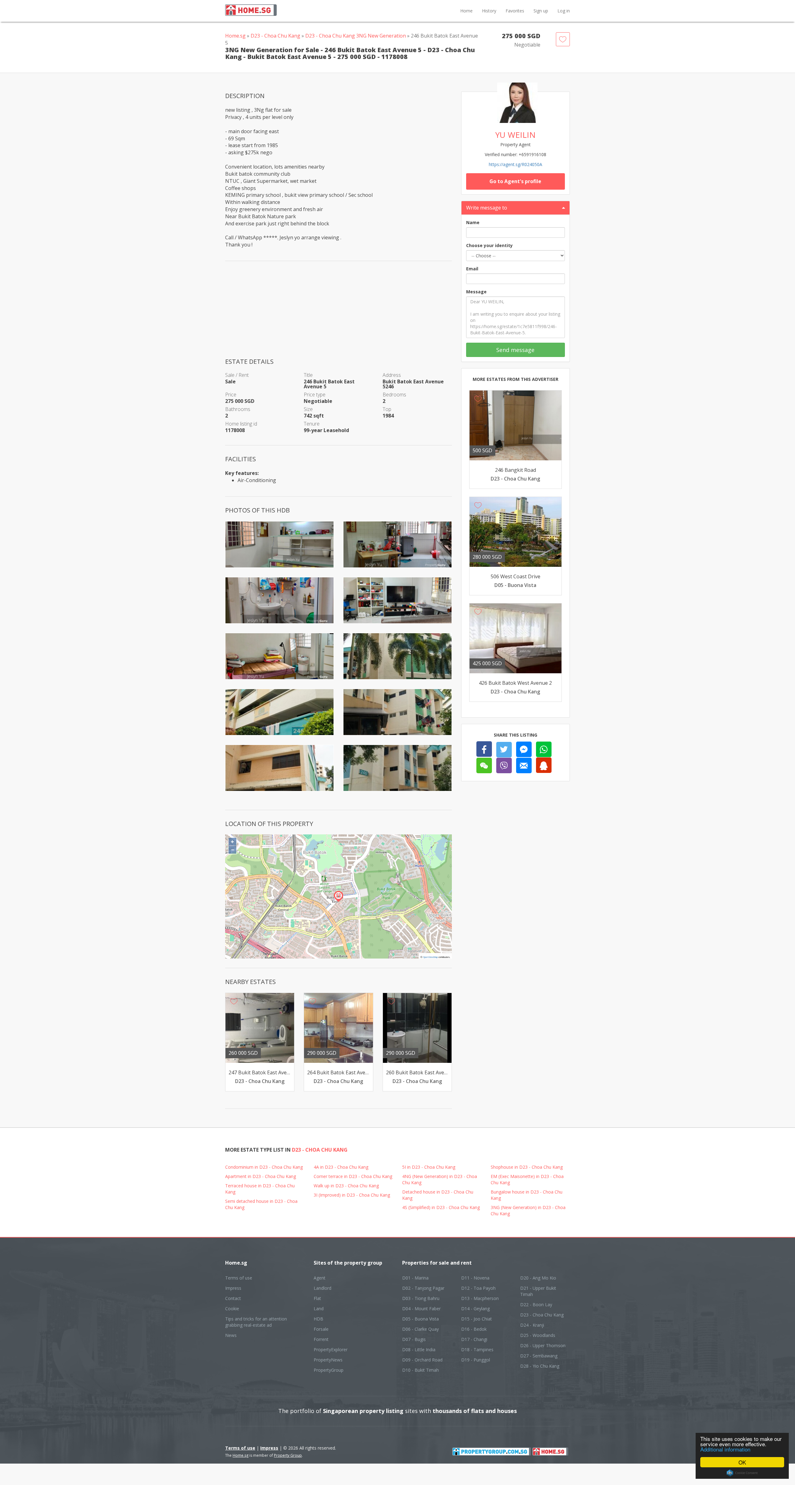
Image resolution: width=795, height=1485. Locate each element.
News (231, 1335)
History (489, 11)
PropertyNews (328, 1360)
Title (308, 374)
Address (392, 374)
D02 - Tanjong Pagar (423, 1288)
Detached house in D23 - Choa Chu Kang (437, 1195)
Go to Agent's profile (515, 181)
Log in (563, 11)
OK (742, 1462)
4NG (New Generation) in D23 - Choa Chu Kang (439, 1179)
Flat (317, 1298)
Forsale (321, 1329)
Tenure (312, 423)
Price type (314, 394)
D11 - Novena (475, 1278)
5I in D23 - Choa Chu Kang (428, 1167)
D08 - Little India (418, 1349)
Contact (233, 1298)
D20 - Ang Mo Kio (538, 1278)
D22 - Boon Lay (536, 1304)
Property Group (288, 1455)
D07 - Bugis (414, 1339)
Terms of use (238, 1278)
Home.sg (235, 35)
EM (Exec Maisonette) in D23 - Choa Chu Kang (527, 1179)
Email (472, 269)
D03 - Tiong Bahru (420, 1298)
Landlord (322, 1288)
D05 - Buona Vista (420, 1319)
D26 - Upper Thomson (543, 1345)
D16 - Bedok (474, 1329)
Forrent (321, 1339)
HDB (318, 1319)
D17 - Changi (474, 1339)
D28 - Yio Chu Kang (539, 1366)
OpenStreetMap (430, 957)
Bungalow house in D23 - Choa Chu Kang (526, 1195)
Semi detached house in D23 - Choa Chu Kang (261, 1204)
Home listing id (241, 423)
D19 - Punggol (475, 1360)
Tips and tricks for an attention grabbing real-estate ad (256, 1322)
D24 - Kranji (532, 1325)
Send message (515, 350)
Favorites (515, 11)
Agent (319, 1278)
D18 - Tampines (477, 1349)
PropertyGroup (328, 1370)
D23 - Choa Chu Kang (275, 35)
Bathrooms (237, 409)
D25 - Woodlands (537, 1335)
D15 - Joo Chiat (476, 1319)
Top (387, 409)
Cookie (232, 1308)
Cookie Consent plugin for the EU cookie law (742, 1472)
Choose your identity (489, 245)
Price (230, 394)
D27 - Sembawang (538, 1356)
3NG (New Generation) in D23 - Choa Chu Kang (528, 1210)
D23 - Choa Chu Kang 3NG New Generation (355, 35)
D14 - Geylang (475, 1308)
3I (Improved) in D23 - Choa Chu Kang (352, 1195)
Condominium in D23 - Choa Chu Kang (264, 1167)
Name (472, 222)
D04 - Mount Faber (421, 1308)
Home (466, 11)
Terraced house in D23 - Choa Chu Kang (260, 1189)
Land (319, 1308)
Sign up (541, 11)
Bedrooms (394, 394)
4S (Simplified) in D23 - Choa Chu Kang (441, 1207)
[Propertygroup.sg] (491, 1451)
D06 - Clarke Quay (420, 1329)
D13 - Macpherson (480, 1298)
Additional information (725, 1449)
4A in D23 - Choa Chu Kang (341, 1167)
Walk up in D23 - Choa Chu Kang (346, 1186)
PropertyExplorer (331, 1349)
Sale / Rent (237, 374)
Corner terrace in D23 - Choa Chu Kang (353, 1176)
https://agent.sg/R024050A (515, 164)
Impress (233, 1288)
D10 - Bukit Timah (420, 1370)
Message (476, 292)
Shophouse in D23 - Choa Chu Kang (527, 1167)
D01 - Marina (415, 1278)
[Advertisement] (338, 313)
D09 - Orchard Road (422, 1360)
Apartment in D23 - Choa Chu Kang (260, 1176)
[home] (550, 1451)
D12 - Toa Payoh (478, 1288)
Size (308, 409)
